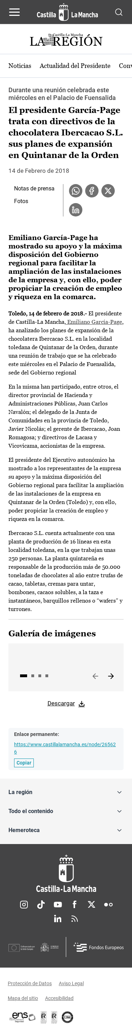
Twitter (91, 904)
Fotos (21, 201)
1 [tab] (23, 675)
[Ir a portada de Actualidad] (66, 40)
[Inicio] (66, 873)
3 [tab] (39, 675)
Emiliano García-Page (94, 322)
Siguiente (111, 676)
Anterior (95, 676)
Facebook (74, 904)
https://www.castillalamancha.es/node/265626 (65, 748)
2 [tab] (32, 675)
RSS (74, 918)
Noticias (19, 65)
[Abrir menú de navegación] (14, 12)
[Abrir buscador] (118, 11)
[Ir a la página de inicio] (67, 12)
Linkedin (57, 918)
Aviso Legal (71, 983)
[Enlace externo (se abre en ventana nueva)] (54, 1017)
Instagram (23, 904)
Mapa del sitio (23, 998)
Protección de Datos (30, 983)
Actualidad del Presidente (75, 65)
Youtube (57, 904)
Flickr (108, 904)
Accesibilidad (59, 998)
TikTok (40, 904)
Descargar (61, 703)
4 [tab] (46, 675)
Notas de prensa (34, 188)
